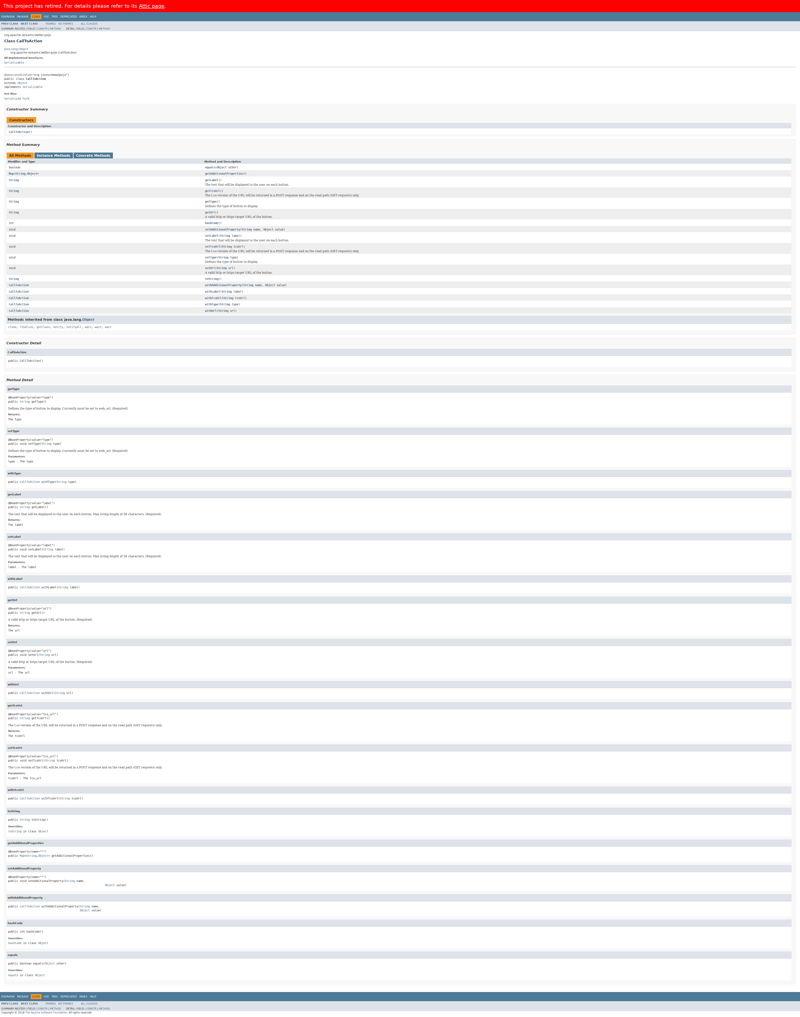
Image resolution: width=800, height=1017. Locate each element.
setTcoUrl (212, 246)
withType (211, 304)
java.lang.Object (16, 49)
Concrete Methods (93, 156)
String (20, 173)
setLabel (211, 235)
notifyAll (73, 327)
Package (23, 16)
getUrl (210, 212)
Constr (42, 28)
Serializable (14, 62)
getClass (43, 327)
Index (83, 16)
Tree (54, 16)
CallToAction (19, 132)
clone (12, 327)
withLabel (212, 291)
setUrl (210, 268)
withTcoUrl (213, 298)
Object (23, 83)
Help (93, 16)
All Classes (89, 23)
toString (211, 279)
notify (58, 327)
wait (88, 327)
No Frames (65, 23)
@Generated (12, 74)
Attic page (151, 6)
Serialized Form (16, 98)
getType (211, 201)
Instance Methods (53, 156)
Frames (51, 23)
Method (55, 28)
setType (211, 257)
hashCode (211, 223)
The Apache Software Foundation (46, 1012)
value (26, 74)
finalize (26, 327)
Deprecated (68, 16)
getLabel (211, 180)
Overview (8, 16)
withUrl (211, 310)
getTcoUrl (212, 191)
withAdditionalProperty (223, 285)
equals (210, 167)
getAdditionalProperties (224, 173)
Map (11, 173)
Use (46, 16)
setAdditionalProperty (222, 229)
